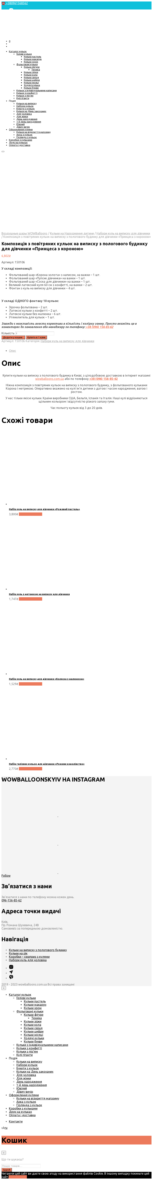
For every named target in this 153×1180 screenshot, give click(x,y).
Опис (12, 350)
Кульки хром (31, 61)
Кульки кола (31, 74)
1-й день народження (28, 121)
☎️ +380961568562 (14, 3)
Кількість (7, 333)
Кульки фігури (32, 67)
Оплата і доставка (19, 145)
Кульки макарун (33, 59)
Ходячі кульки (32, 85)
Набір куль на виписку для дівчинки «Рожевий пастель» (44, 509)
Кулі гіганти (22, 98)
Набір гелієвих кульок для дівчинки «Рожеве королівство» (47, 764)
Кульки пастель (32, 56)
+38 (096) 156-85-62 (99, 327)
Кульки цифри (32, 80)
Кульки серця (31, 77)
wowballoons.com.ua (49, 378)
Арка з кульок (24, 134)
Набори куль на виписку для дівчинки (123, 233)
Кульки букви (31, 87)
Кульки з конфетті (27, 93)
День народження (26, 119)
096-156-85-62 (11, 900)
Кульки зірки (31, 72)
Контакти (16, 1121)
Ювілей (20, 124)
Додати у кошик (30, 514)
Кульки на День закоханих (31, 111)
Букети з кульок (25, 108)
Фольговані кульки (27, 64)
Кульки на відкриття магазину (33, 132)
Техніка (35, 69)
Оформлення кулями (21, 129)
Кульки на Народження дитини (72, 233)
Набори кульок (25, 106)
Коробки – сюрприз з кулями (29, 956)
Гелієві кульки (24, 54)
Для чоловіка (24, 113)
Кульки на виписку (26, 103)
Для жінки (22, 116)
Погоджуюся (18, 1177)
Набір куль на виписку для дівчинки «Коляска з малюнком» (46, 679)
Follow (5, 875)
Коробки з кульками (20, 140)
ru (6, 1127)
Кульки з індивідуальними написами (36, 90)
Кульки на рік (18, 953)
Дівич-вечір (23, 127)
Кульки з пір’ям (24, 95)
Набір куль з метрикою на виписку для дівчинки (39, 594)
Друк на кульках (18, 142)
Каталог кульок (18, 51)
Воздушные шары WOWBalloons (24, 233)
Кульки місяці (31, 82)
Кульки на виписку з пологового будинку (38, 950)
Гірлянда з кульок (26, 137)
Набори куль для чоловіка (28, 960)
